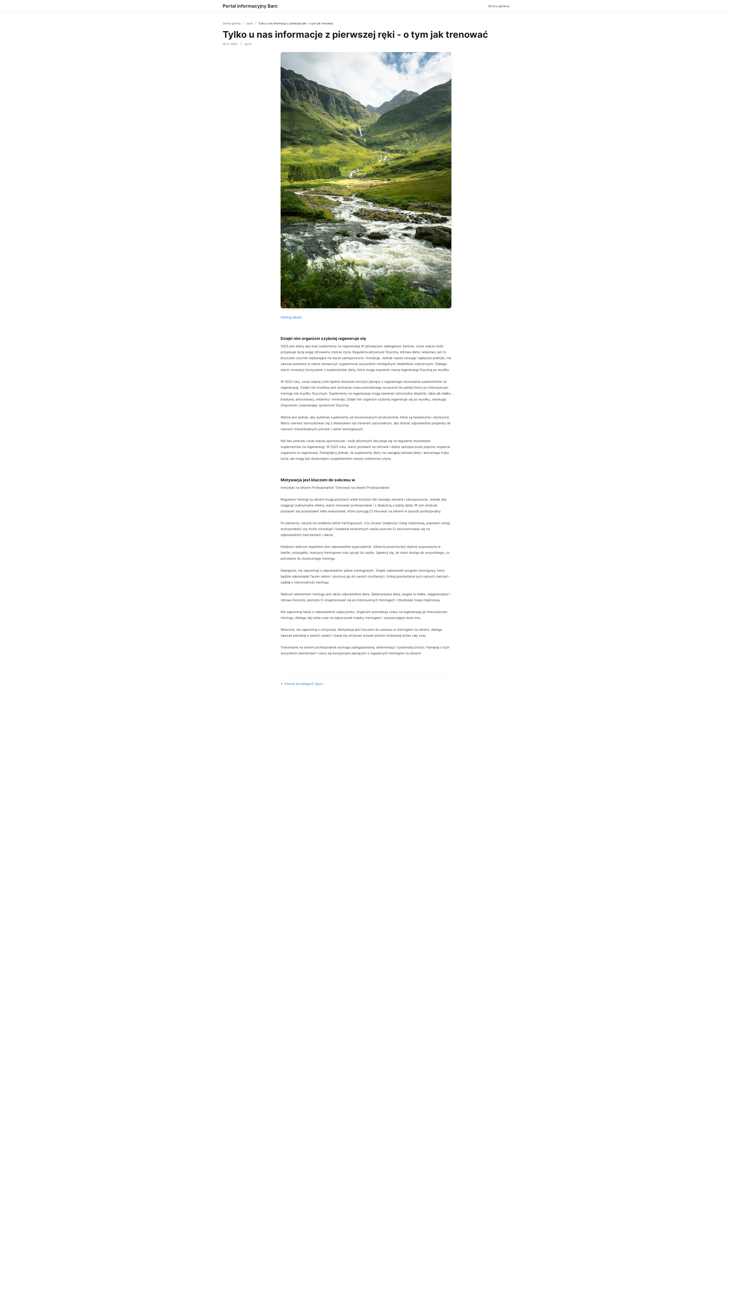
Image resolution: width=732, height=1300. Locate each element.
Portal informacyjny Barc (250, 6)
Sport (250, 23)
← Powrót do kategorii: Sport (302, 684)
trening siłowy (291, 317)
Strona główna (498, 6)
